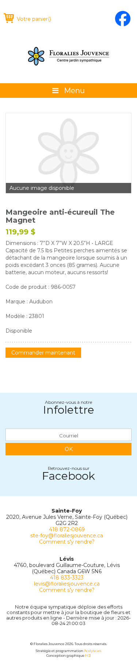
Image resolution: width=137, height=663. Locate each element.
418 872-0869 (67, 529)
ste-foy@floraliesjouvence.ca (66, 535)
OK (69, 449)
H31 (88, 656)
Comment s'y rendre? (67, 542)
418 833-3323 (67, 577)
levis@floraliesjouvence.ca (67, 583)
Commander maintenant (43, 352)
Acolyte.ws (92, 651)
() (34, 19)
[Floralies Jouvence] (68, 56)
